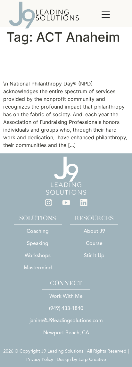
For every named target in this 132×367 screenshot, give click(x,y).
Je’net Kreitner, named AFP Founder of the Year (62, 62)
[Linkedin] (84, 203)
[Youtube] (66, 203)
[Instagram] (48, 203)
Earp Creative (92, 359)
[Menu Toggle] (105, 14)
